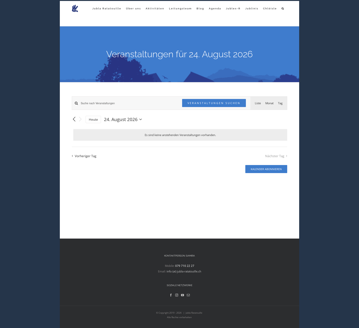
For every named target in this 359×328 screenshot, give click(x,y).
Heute (93, 119)
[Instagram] (176, 295)
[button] (283, 8)
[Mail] (188, 295)
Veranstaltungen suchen (214, 103)
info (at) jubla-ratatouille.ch (184, 271)
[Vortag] (74, 119)
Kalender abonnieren (266, 169)
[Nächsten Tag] (80, 119)
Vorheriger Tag (85, 156)
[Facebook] (170, 295)
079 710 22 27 (184, 266)
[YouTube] (182, 295)
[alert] (180, 135)
